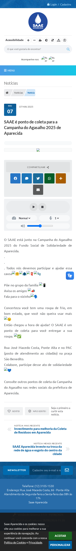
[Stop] (42, 207)
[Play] (34, 207)
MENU (11, 70)
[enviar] (67, 470)
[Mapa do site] (58, 40)
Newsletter (17, 470)
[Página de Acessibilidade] (64, 40)
